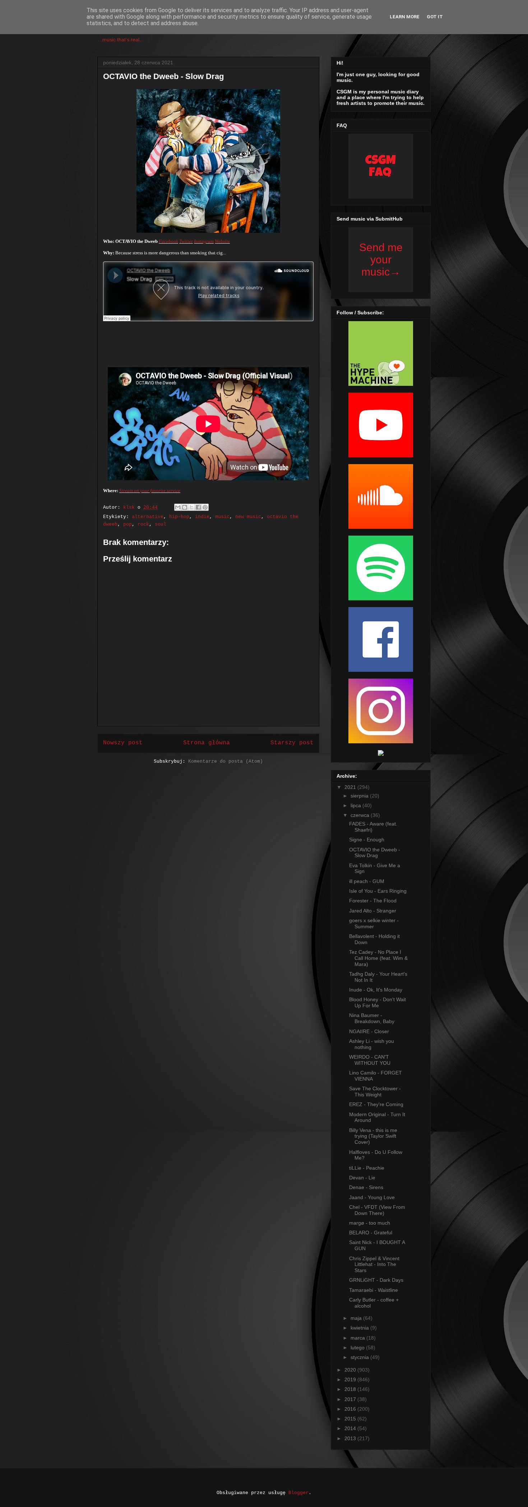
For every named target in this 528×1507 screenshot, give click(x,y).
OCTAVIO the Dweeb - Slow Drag (374, 853)
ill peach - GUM (366, 881)
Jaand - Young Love (372, 1197)
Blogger (298, 1493)
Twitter (186, 241)
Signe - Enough (366, 839)
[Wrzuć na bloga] (184, 507)
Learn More (405, 16)
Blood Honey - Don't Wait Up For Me (377, 1002)
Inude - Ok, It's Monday (375, 990)
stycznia (360, 1357)
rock (143, 524)
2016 (350, 1409)
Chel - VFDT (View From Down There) (377, 1210)
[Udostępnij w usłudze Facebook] (198, 507)
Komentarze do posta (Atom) (225, 761)
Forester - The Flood (373, 900)
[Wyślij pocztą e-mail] (177, 507)
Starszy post (292, 743)
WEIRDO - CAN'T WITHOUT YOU (369, 1060)
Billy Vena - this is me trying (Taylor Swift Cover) (373, 1136)
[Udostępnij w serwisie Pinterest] (205, 507)
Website (222, 241)
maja (357, 1318)
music (222, 516)
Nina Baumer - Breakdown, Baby (371, 1018)
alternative (147, 516)
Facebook (168, 241)
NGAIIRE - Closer (369, 1031)
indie (202, 516)
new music (248, 516)
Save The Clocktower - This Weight (375, 1091)
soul (160, 524)
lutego (358, 1347)
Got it (435, 16)
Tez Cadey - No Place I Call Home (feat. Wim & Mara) (378, 958)
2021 (350, 787)
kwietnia (360, 1328)
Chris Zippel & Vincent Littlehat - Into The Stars (374, 1264)
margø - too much (369, 1223)
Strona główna (206, 743)
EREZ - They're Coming (376, 1104)
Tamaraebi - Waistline (373, 1290)
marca (358, 1338)
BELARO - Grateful (370, 1232)
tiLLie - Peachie (366, 1168)
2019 (350, 1379)
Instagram (204, 241)
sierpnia (360, 796)
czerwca (361, 815)
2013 (350, 1438)
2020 (350, 1370)
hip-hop (179, 516)
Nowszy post (123, 743)
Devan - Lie (362, 1177)
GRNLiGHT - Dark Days (376, 1280)
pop (127, 524)
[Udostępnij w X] (191, 507)
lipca (356, 805)
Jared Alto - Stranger (372, 911)
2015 (350, 1419)
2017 (350, 1399)
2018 (350, 1389)
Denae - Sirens (366, 1187)
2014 (350, 1428)
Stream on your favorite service (149, 490)
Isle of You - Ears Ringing (378, 891)
